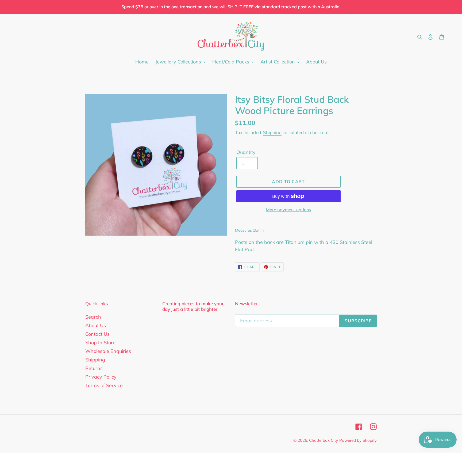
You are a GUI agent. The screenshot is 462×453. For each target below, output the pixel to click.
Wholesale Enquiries (108, 351)
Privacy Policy (101, 377)
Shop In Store (100, 342)
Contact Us (97, 334)
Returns (94, 368)
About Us (95, 325)
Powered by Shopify (358, 440)
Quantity (246, 152)
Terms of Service (104, 385)
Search (93, 317)
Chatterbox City (323, 440)
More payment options (288, 209)
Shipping (272, 132)
